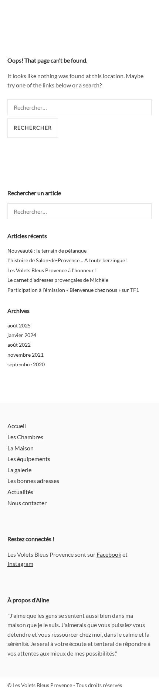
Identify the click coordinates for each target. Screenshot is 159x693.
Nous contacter (27, 502)
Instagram (20, 563)
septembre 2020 (26, 364)
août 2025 (19, 325)
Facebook (109, 554)
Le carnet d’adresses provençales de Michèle (57, 280)
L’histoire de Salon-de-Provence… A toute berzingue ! (67, 260)
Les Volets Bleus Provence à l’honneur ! (52, 270)
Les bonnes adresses (33, 480)
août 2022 (19, 344)
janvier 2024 (21, 335)
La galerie (19, 469)
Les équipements (28, 458)
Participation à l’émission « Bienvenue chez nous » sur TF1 (73, 290)
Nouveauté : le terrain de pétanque (47, 250)
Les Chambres (25, 436)
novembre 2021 (25, 355)
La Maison (20, 448)
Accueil (16, 425)
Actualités (20, 491)
